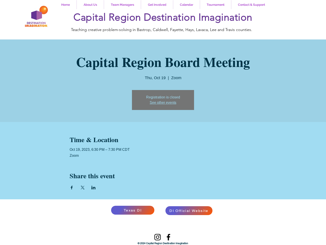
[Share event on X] (83, 187)
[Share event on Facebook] (72, 187)
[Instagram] (157, 237)
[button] (90, 4)
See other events (163, 102)
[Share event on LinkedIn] (93, 187)
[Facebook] (168, 237)
